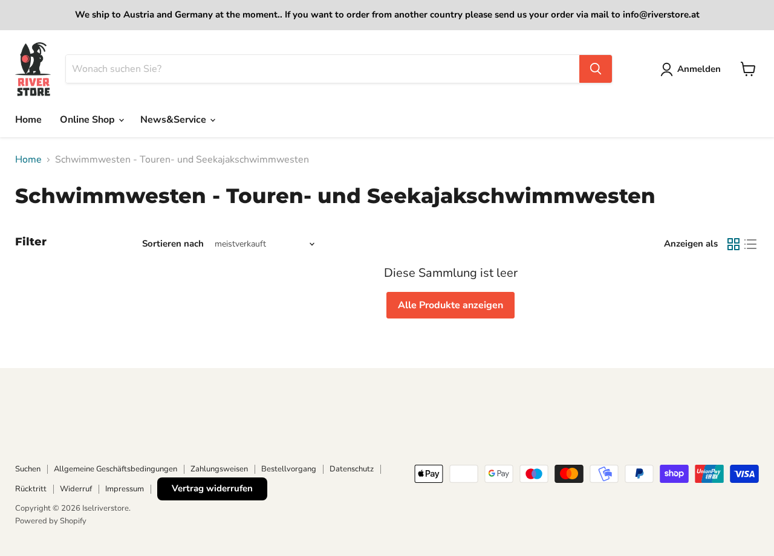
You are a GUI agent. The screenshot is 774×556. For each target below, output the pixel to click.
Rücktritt (31, 488)
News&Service (174, 119)
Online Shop (88, 119)
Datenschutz (352, 469)
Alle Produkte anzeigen (450, 305)
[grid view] (733, 244)
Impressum (124, 488)
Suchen (28, 469)
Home (28, 119)
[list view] (750, 244)
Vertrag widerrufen (212, 488)
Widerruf (76, 488)
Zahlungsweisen (219, 469)
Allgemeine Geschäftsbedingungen (115, 469)
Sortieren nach (173, 244)
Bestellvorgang (288, 469)
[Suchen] (595, 69)
